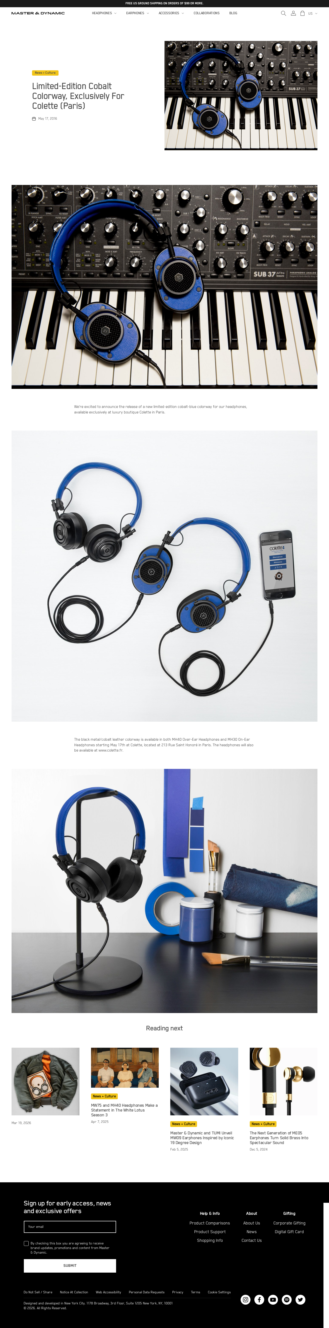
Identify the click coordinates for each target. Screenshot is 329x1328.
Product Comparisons (210, 1223)
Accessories (169, 13)
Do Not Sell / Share (38, 1292)
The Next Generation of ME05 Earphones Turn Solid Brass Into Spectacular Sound (279, 1138)
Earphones (135, 13)
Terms (195, 1292)
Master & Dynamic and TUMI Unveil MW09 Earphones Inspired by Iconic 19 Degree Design (202, 1138)
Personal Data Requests (146, 1292)
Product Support (210, 1232)
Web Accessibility (108, 1292)
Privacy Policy (260, 1308)
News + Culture (45, 73)
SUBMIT (70, 1266)
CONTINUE (275, 1278)
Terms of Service (292, 1308)
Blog (233, 13)
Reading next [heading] (164, 1028)
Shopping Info (210, 1240)
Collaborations (207, 13)
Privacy (177, 1292)
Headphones (102, 13)
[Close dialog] (324, 1207)
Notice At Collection (74, 1292)
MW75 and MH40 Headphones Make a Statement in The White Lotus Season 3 (124, 1110)
